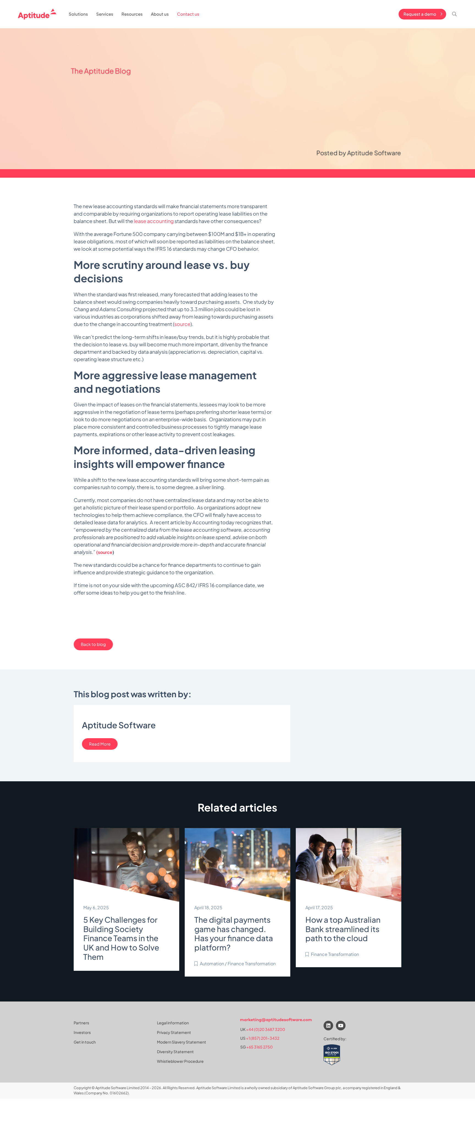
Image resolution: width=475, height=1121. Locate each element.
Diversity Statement (175, 1051)
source (182, 324)
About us (160, 13)
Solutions (78, 13)
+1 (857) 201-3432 (262, 1038)
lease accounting (154, 221)
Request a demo (420, 13)
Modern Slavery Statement (181, 1041)
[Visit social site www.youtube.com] (341, 1025)
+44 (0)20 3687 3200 (265, 1029)
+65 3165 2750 (259, 1046)
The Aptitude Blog (101, 70)
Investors (82, 1032)
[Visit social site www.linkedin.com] (328, 1025)
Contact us (188, 13)
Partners (81, 1022)
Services (104, 13)
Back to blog (93, 644)
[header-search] (454, 14)
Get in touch (85, 1041)
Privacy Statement (174, 1032)
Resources (132, 13)
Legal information (173, 1022)
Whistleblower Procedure (180, 1061)
